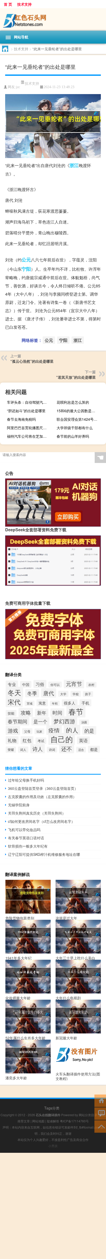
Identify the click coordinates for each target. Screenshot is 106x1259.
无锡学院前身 (19, 804)
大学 (63, 694)
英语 (83, 740)
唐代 (48, 693)
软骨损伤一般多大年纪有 (28, 846)
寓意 (42, 703)
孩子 (88, 694)
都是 (94, 749)
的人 (72, 730)
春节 (75, 711)
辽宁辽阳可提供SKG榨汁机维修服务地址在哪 (44, 854)
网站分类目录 (88, 1115)
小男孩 (53, 1146)
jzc (18, 87)
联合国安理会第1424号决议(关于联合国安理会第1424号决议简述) (79, 419)
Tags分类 (51, 1108)
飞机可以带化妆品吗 (24, 829)
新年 (41, 712)
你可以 (55, 684)
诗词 (52, 750)
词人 (23, 749)
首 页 (8, 4)
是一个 (40, 721)
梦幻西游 (64, 721)
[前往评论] (100, 1113)
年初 (55, 703)
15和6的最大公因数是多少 (78, 410)
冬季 (32, 693)
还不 (66, 748)
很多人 (69, 703)
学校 (76, 694)
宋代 (14, 701)
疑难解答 (53, 1121)
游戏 (13, 730)
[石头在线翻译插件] (53, 19)
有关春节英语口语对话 (26, 837)
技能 (11, 713)
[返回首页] (100, 1100)
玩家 (39, 731)
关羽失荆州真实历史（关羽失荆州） (37, 813)
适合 (81, 750)
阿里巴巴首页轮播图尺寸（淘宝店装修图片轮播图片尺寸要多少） (29, 427)
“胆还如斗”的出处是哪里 (26, 410)
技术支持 (24, 4)
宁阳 (26, 269)
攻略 (26, 712)
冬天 (14, 692)
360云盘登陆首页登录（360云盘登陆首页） (43, 788)
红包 (27, 740)
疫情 (54, 730)
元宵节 (74, 684)
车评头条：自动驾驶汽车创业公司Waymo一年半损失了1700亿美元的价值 (29, 402)
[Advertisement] (53, 1206)
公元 (26, 259)
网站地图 (38, 1121)
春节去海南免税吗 (21, 419)
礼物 (12, 740)
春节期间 (17, 721)
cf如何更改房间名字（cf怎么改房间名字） (41, 821)
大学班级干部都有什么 (75, 427)
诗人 (37, 748)
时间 (57, 712)
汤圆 (84, 722)
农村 (91, 685)
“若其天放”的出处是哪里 (76, 377)
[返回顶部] (100, 1126)
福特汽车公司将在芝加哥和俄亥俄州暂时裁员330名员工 (29, 436)
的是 (89, 730)
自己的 (61, 739)
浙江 (74, 165)
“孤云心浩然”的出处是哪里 (32, 361)
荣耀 (11, 749)
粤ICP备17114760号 (74, 1121)
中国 (25, 684)
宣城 (29, 703)
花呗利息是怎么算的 (73, 402)
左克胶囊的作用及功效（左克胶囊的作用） (42, 796)
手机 (85, 703)
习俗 (40, 684)
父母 (27, 731)
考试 (41, 740)
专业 (12, 684)
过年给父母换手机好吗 (26, 780)
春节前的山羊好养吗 (73, 436)
